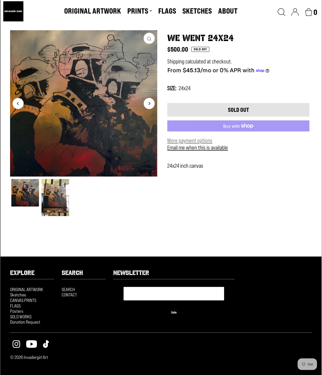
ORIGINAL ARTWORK (26, 289)
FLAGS (15, 306)
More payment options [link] (189, 140)
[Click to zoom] (149, 38)
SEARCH (68, 289)
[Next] (149, 103)
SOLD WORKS (20, 316)
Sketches (18, 294)
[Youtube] (31, 344)
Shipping (175, 61)
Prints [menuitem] (137, 10)
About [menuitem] (227, 10)
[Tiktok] (46, 344)
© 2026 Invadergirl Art (29, 357)
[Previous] (18, 103)
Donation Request (25, 322)
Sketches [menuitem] (197, 10)
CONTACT (69, 294)
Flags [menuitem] (167, 10)
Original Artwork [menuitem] (92, 10)
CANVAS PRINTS (23, 300)
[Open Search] (281, 11)
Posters (16, 311)
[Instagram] (16, 344)
